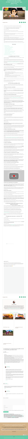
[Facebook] (25, 418)
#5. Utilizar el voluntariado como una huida (9, 49)
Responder (5, 347)
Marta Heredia (8, 374)
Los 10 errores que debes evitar (7, 46)
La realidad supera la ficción (6, 45)
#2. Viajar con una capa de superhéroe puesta (9, 47)
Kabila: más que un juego (6, 310)
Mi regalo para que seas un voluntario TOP (8, 54)
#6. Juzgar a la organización (7, 50)
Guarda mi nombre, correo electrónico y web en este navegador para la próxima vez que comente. (14, 393)
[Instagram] (23, 418)
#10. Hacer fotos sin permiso (7, 53)
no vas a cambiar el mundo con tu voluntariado (16, 97)
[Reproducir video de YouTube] (14, 176)
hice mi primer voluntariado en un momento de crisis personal (12, 137)
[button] (19, 22)
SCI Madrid (6, 366)
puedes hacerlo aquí (13, 224)
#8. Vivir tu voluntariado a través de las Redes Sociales (10, 51)
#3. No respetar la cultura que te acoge (8, 48)
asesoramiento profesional (6, 212)
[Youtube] (26, 418)
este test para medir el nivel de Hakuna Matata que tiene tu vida (14, 291)
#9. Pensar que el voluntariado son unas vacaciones (9, 52)
